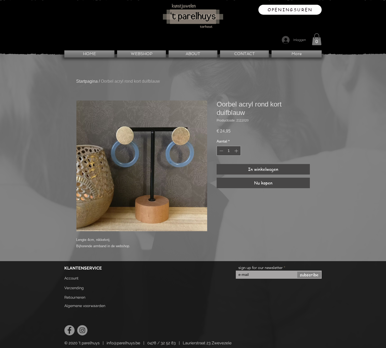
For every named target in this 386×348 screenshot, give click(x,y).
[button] (317, 39)
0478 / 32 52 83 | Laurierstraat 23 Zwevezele (189, 343)
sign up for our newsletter (260, 268)
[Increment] (236, 150)
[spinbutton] (228, 150)
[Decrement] (220, 150)
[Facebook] (69, 330)
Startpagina (87, 81)
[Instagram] (82, 330)
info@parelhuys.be (123, 343)
